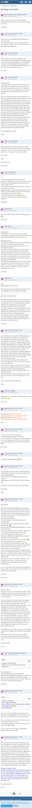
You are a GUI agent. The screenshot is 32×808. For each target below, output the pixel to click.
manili (5, 16)
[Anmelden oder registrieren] (25, 2)
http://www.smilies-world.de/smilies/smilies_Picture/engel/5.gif (13, 418)
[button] (30, 2)
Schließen (16, 806)
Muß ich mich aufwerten (11, 53)
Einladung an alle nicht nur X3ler (13, 33)
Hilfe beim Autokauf (9, 391)
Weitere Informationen (6, 806)
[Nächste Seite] (20, 794)
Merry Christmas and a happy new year (15, 14)
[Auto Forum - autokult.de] (9, 2)
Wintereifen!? (8, 209)
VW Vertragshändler (9, 172)
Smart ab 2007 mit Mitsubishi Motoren (15, 653)
